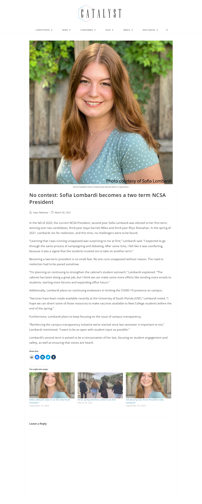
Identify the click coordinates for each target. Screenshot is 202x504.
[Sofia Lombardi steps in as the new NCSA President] (52, 385)
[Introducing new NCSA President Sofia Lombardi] (148, 385)
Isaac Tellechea (40, 212)
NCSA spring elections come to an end (96, 399)
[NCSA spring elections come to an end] (100, 385)
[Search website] (167, 30)
